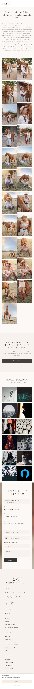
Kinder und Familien (10, 642)
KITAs (6, 650)
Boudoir (7, 660)
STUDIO (7, 621)
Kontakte (7, 619)
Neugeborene (9, 639)
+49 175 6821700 (13, 517)
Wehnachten (8, 671)
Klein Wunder (9, 665)
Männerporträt (9, 668)
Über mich (7, 613)
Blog (6, 616)
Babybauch (8, 636)
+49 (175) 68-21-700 (13, 596)
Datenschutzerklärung (11, 627)
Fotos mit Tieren (10, 647)
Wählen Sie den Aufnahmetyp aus (11, 542)
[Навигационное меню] (31, 3)
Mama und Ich (9, 662)
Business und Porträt (11, 645)
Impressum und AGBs (10, 624)
